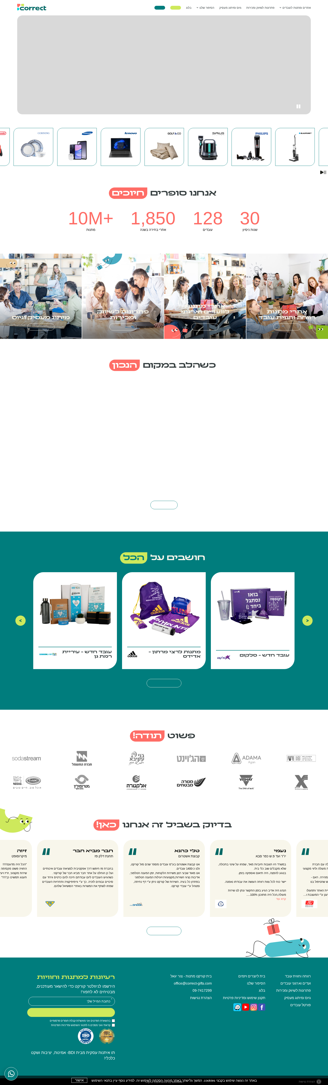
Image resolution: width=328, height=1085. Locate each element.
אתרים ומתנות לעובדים (296, 7)
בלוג (188, 7)
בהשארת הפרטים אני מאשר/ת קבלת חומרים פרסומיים (80, 1020)
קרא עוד (281, 898)
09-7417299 (202, 990)
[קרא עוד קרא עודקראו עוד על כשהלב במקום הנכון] (164, 505)
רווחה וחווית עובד (298, 976)
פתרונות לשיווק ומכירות (260, 7)
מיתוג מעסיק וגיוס (41, 317)
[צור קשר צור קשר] (159, 8)
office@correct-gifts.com (193, 983)
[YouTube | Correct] (245, 1007)
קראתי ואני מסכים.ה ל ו (80, 1025)
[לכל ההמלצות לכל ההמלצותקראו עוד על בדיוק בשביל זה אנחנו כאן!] (164, 931)
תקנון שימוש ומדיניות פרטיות (244, 998)
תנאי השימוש (78, 1025)
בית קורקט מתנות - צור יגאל (191, 976)
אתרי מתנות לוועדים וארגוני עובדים (205, 312)
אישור (79, 1080)
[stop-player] (298, 106)
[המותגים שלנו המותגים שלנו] (175, 8)
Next (307, 621)
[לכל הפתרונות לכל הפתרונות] (287, 326)
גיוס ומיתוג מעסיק (230, 7)
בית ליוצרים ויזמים (251, 976)
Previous (20, 621)
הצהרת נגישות (201, 998)
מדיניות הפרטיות (60, 1025)
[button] (230, 7)
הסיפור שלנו (206, 7)
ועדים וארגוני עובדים (295, 983)
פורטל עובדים (300, 1005)
